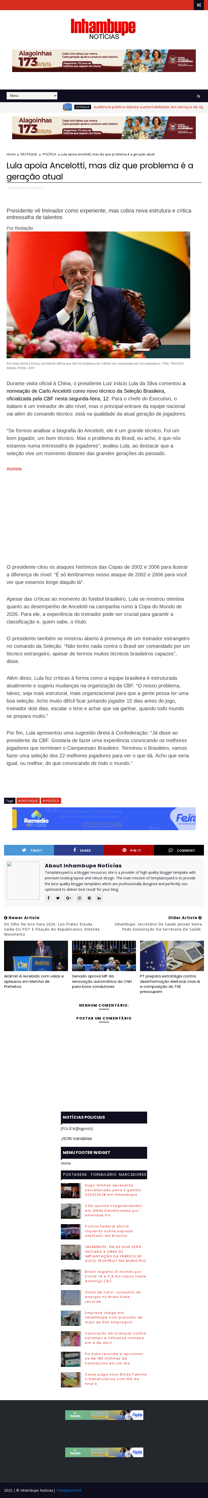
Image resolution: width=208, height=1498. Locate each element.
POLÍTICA (49, 154)
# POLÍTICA (51, 800)
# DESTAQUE (28, 800)
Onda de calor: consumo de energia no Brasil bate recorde (113, 1297)
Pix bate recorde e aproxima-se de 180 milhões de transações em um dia (115, 1358)
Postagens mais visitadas (75, 1175)
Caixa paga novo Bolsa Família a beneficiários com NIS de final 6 (116, 1379)
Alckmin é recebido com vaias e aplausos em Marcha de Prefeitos (34, 981)
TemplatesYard (68, 1490)
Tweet (36, 850)
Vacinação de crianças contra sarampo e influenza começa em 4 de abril (115, 1338)
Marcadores (133, 1174)
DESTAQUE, (20, 188)
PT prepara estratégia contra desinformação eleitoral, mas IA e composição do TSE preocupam (170, 983)
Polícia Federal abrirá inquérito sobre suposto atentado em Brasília (109, 1231)
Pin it (135, 850)
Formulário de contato (103, 1175)
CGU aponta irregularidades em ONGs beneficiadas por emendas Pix (113, 1210)
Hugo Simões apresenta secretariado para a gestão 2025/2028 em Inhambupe (113, 1190)
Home (11, 154)
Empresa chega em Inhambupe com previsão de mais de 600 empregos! (114, 1317)
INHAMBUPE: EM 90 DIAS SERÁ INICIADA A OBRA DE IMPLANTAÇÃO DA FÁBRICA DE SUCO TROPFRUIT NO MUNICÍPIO (116, 1253)
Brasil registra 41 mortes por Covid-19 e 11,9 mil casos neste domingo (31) (116, 1276)
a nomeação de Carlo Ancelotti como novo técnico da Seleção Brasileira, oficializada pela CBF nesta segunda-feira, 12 (96, 391)
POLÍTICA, (37, 188)
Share (85, 850)
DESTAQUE (60, 107)
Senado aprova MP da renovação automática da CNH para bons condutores (102, 981)
